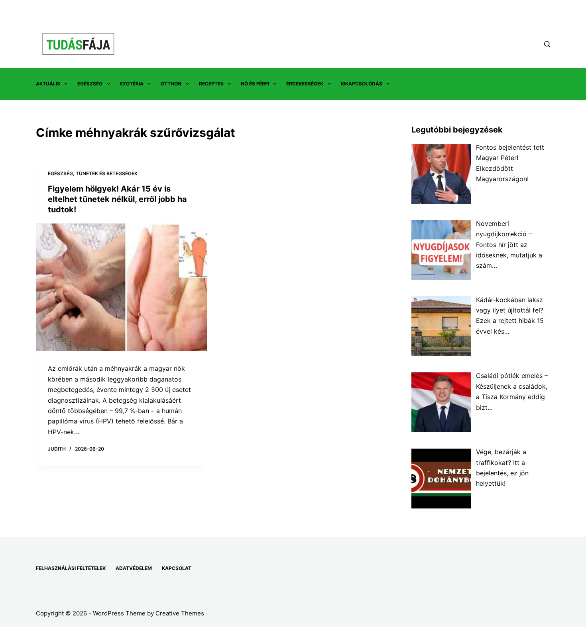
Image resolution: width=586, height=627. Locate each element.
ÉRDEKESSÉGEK (304, 84)
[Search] (547, 44)
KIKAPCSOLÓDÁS (361, 84)
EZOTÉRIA (132, 84)
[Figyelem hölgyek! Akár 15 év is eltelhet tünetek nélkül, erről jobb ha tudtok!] (121, 287)
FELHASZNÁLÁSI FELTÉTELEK (71, 568)
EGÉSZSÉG (89, 84)
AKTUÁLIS (48, 84)
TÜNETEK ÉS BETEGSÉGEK (107, 173)
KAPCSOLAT (176, 568)
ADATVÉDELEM (134, 568)
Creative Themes (179, 613)
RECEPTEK (211, 84)
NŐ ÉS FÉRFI (255, 84)
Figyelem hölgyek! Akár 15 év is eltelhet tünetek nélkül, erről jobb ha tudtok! (117, 199)
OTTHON (171, 84)
